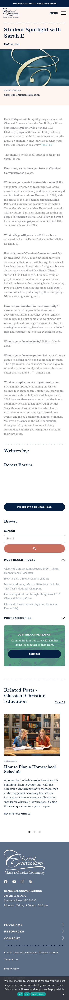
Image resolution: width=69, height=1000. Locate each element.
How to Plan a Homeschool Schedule (26, 578)
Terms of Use (11, 960)
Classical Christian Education (22, 95)
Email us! (47, 145)
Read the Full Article (17, 814)
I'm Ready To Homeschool (34, 506)
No (26, 994)
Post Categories (17, 618)
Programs (13, 924)
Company (12, 938)
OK (20, 994)
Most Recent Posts (19, 559)
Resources (14, 931)
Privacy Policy (11, 969)
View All (60, 702)
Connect (34, 653)
